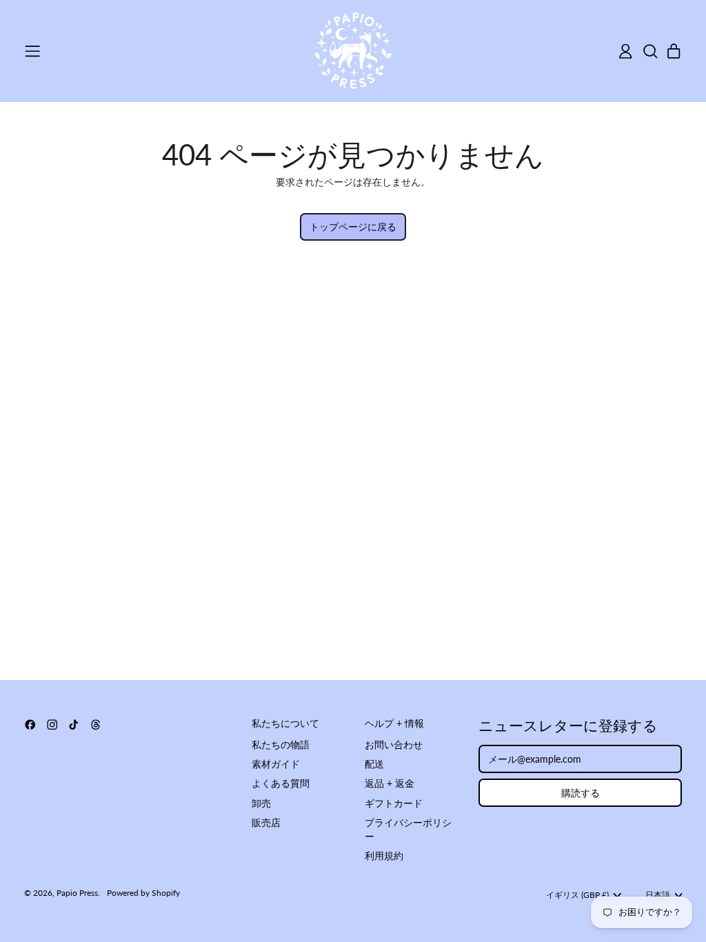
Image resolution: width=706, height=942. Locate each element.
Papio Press (77, 893)
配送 (374, 764)
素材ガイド (276, 764)
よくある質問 (281, 783)
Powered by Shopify (143, 893)
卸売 (261, 803)
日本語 (657, 895)
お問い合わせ (394, 744)
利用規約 (384, 855)
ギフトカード (394, 803)
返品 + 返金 (389, 783)
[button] (649, 51)
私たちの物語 (281, 744)
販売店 (266, 822)
